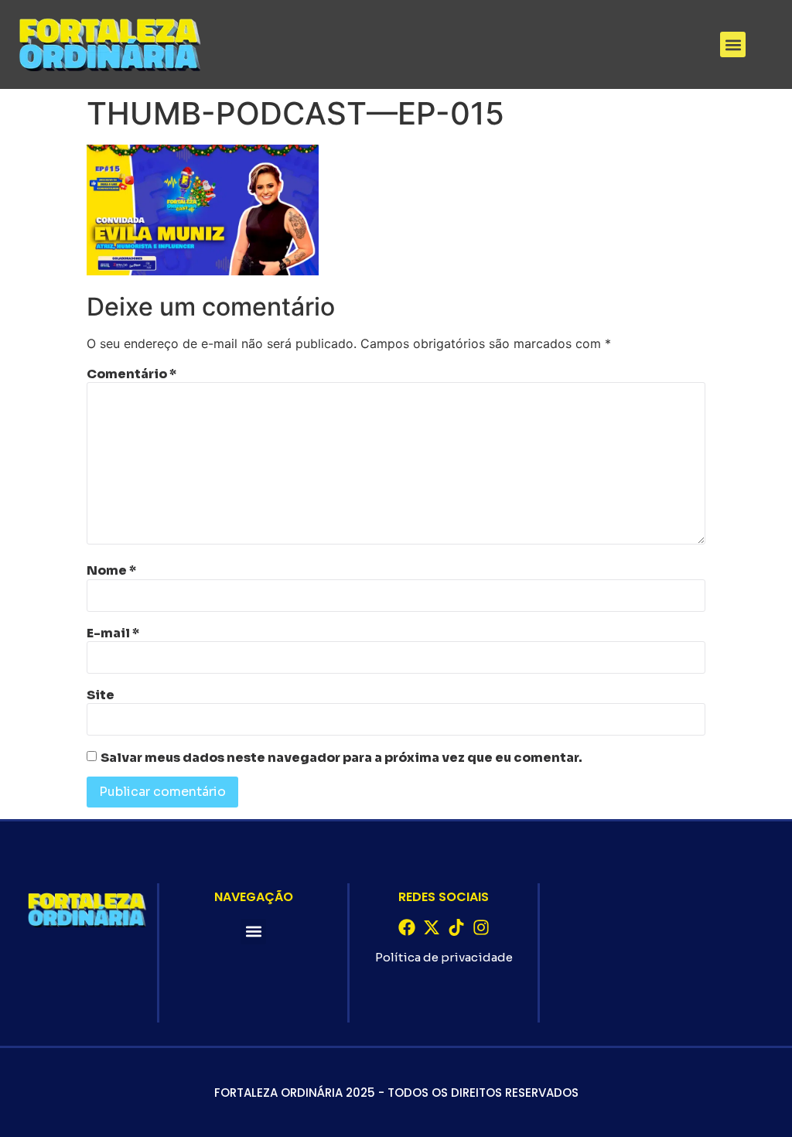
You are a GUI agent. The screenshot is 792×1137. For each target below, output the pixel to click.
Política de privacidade (444, 957)
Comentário (131, 374)
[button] (733, 44)
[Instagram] (481, 927)
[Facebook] (406, 927)
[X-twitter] (431, 927)
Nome (111, 571)
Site (100, 695)
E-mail (113, 633)
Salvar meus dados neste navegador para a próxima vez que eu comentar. (341, 758)
